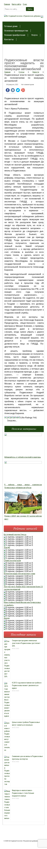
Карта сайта (16, 4)
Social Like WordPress (11, 93)
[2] (9, 417)
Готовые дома (10, 26)
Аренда (7, 618)
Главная (7, 4)
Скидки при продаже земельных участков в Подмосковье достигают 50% (26, 643)
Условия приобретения (14, 35)
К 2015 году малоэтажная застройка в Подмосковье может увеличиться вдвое (26, 685)
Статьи (21, 72)
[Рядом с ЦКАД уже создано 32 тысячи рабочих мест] (23, 513)
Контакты (9, 39)
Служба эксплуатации (12, 561)
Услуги (34, 35)
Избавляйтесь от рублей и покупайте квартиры (22, 457)
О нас (25, 4)
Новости (36, 72)
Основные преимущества (16, 30)
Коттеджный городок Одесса (15, 534)
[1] (6, 417)
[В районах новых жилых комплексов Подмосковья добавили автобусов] (23, 463)
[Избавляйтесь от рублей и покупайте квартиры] (23, 435)
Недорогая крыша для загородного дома (19, 574)
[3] (12, 417)
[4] (15, 417)
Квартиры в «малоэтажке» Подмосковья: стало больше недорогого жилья (23, 793)
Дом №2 (7, 548)
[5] (19, 417)
